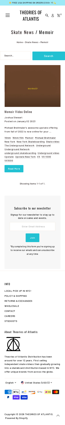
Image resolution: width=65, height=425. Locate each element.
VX (38, 156)
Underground (43, 145)
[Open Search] (47, 15)
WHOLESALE (12, 305)
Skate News (22, 32)
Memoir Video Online (18, 112)
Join (32, 237)
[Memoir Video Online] (32, 86)
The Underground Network (19, 145)
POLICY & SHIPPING (16, 295)
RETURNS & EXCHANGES (18, 300)
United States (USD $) (37, 382)
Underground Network (17, 149)
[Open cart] (58, 15)
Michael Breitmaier (45, 137)
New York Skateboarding (31, 141)
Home (20, 42)
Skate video (52, 141)
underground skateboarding (20, 153)
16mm (8, 137)
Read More (14, 168)
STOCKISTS (11, 320)
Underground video (48, 153)
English (10, 382)
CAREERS (10, 315)
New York (10, 141)
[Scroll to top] (58, 415)
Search (48, 55)
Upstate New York (25, 156)
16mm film (18, 137)
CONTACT (10, 310)
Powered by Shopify (16, 417)
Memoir (29, 137)
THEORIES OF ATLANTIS (31, 15)
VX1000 (9, 160)
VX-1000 (46, 156)
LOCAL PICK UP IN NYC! (18, 290)
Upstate (9, 156)
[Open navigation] (8, 15)
